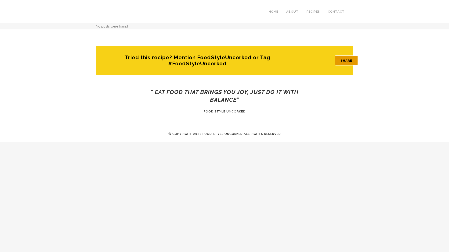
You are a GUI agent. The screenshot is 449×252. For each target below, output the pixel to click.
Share (346, 60)
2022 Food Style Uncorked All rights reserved (237, 134)
